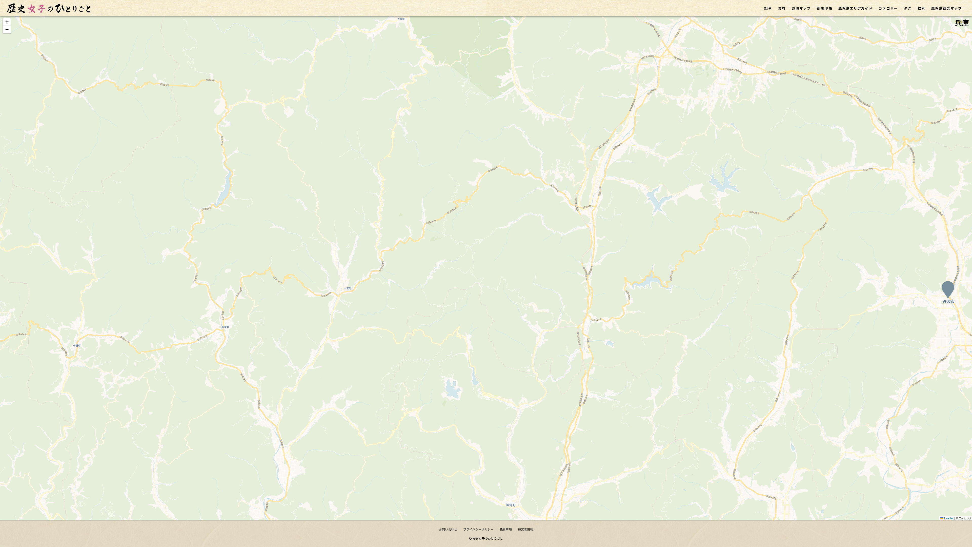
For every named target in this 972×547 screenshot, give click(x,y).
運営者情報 (525, 529)
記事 (768, 8)
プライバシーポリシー (478, 529)
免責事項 (506, 529)
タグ (908, 8)
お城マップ (801, 8)
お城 (782, 8)
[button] (948, 291)
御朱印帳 (824, 8)
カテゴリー (888, 8)
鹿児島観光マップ (946, 8)
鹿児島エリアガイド (855, 8)
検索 (921, 8)
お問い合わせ (448, 529)
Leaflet (948, 518)
